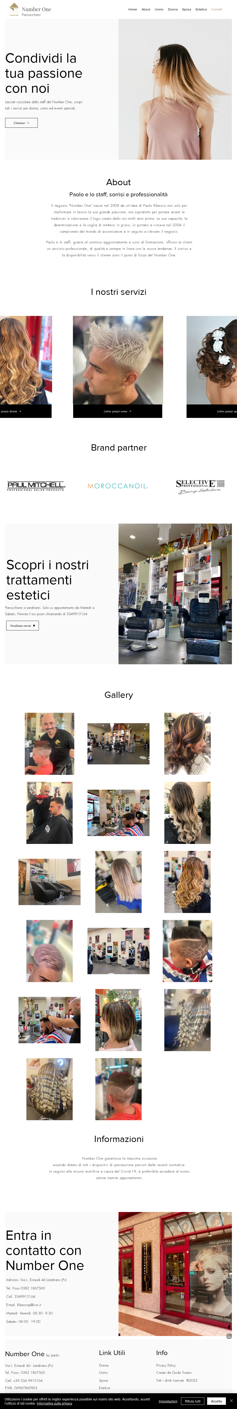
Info (162, 1352)
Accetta (216, 1401)
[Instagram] (229, 1336)
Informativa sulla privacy (54, 1403)
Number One (25, 1354)
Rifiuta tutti (192, 1401)
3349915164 (76, 614)
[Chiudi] (231, 1401)
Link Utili (112, 1352)
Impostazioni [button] (168, 1401)
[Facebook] (229, 1327)
